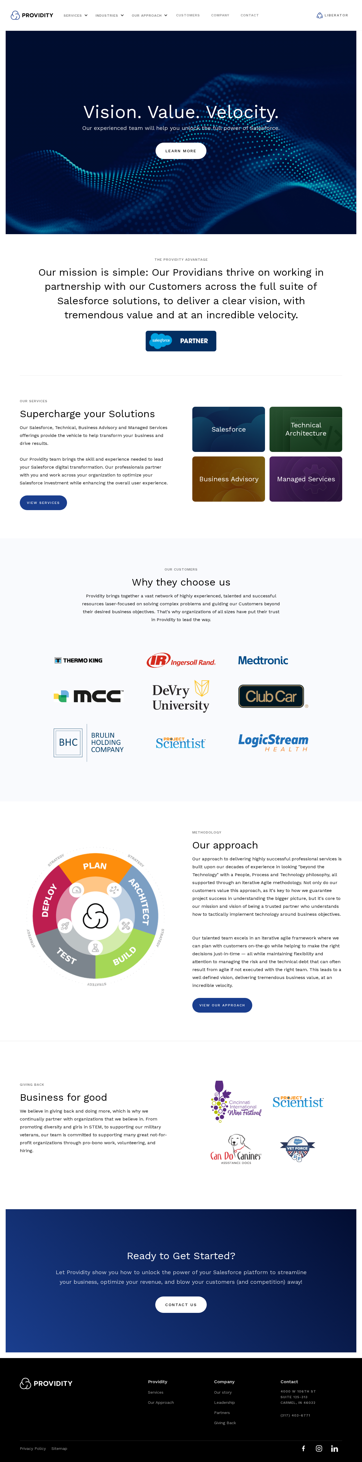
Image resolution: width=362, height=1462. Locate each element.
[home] (32, 15)
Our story (223, 1392)
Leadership (224, 1402)
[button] (74, 15)
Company (220, 15)
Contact (250, 15)
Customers (188, 15)
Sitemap (59, 1448)
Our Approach (161, 1402)
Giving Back (225, 1422)
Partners (222, 1412)
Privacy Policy (33, 1448)
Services (155, 1392)
